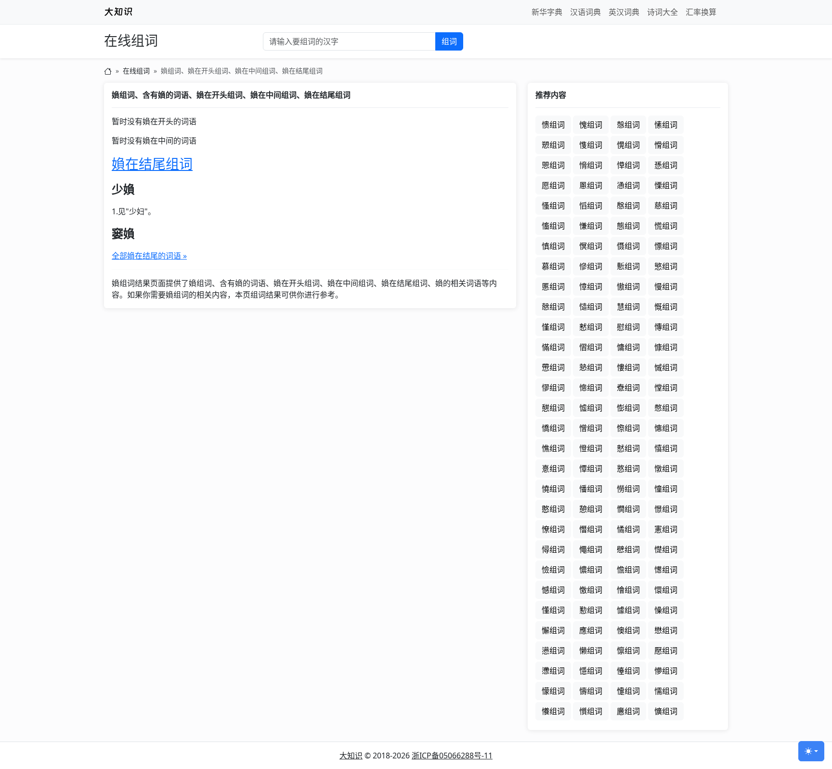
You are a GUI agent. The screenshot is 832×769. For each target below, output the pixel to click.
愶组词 (590, 165)
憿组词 (590, 590)
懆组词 (665, 610)
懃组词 (590, 610)
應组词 (590, 630)
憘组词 (665, 448)
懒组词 (590, 650)
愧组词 (590, 124)
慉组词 (553, 226)
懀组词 (628, 590)
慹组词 (590, 367)
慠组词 (628, 286)
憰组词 (628, 529)
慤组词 (553, 306)
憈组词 (590, 408)
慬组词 (553, 327)
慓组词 (665, 246)
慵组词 (628, 347)
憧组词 (665, 488)
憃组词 (628, 387)
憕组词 (590, 448)
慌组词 (665, 226)
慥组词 (590, 306)
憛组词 (590, 468)
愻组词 (665, 165)
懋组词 (665, 630)
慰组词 (628, 327)
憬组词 (665, 509)
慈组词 (665, 205)
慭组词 (590, 327)
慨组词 (665, 306)
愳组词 (553, 165)
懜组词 (665, 670)
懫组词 (590, 711)
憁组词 (590, 387)
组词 (449, 41)
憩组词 (590, 509)
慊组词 (590, 226)
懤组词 (590, 691)
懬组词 (628, 711)
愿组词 (553, 185)
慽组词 (665, 367)
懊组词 (628, 630)
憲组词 (665, 529)
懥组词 (628, 691)
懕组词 (665, 650)
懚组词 (590, 670)
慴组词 (590, 347)
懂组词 (553, 610)
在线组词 (131, 41)
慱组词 (665, 327)
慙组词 (628, 266)
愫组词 (665, 124)
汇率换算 (701, 12)
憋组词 (665, 408)
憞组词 (665, 468)
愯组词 (590, 145)
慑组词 (628, 246)
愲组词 (665, 145)
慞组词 (590, 286)
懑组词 (553, 650)
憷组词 (665, 549)
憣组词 (590, 488)
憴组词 (590, 549)
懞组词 (553, 691)
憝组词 (628, 468)
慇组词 (628, 205)
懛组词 (628, 670)
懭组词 (665, 711)
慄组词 (665, 185)
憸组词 (553, 569)
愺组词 (628, 165)
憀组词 (553, 387)
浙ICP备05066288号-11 (452, 755)
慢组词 (665, 286)
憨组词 (553, 509)
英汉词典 (624, 12)
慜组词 (665, 266)
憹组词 (590, 569)
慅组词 (553, 205)
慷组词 (665, 347)
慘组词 (590, 266)
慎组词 (553, 246)
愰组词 (628, 145)
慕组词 (553, 266)
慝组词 (553, 286)
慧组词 (628, 306)
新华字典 (547, 12)
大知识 (351, 755)
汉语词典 (585, 12)
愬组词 (553, 145)
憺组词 (628, 569)
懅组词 (628, 610)
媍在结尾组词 (152, 164)
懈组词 (553, 630)
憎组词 (590, 428)
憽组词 (665, 569)
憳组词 (553, 549)
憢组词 (553, 488)
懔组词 (628, 650)
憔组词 (553, 448)
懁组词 (665, 590)
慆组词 (590, 205)
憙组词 (553, 468)
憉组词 (628, 408)
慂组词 (628, 185)
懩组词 (553, 711)
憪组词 (628, 509)
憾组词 (553, 590)
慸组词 (553, 367)
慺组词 (628, 367)
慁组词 (590, 185)
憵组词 (628, 549)
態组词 (628, 226)
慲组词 (553, 347)
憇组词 (553, 408)
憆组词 (665, 387)
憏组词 (628, 428)
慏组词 (590, 246)
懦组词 (665, 691)
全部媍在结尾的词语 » (149, 255)
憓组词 (665, 428)
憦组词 (628, 488)
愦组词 (553, 124)
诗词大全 (662, 12)
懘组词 (553, 670)
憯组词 (590, 529)
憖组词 (628, 448)
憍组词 (553, 428)
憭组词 (553, 529)
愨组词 (628, 124)
